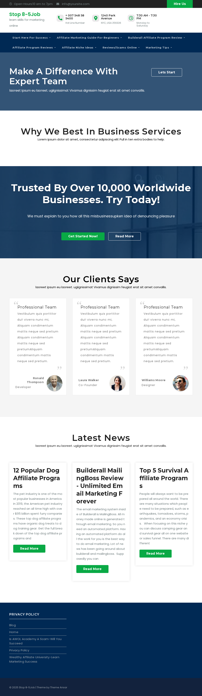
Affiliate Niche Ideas (78, 47)
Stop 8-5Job (24, 14)
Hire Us (180, 4)
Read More (124, 236)
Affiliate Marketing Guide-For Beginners (88, 37)
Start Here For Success (30, 37)
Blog (12, 625)
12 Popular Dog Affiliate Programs (36, 478)
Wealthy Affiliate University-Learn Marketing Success (34, 659)
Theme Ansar (58, 687)
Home (13, 632)
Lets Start (166, 72)
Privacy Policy (19, 650)
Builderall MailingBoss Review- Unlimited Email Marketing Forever (99, 486)
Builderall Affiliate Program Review (155, 37)
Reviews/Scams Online (120, 47)
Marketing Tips (158, 47)
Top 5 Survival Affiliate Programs (164, 478)
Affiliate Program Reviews (33, 47)
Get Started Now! (83, 236)
